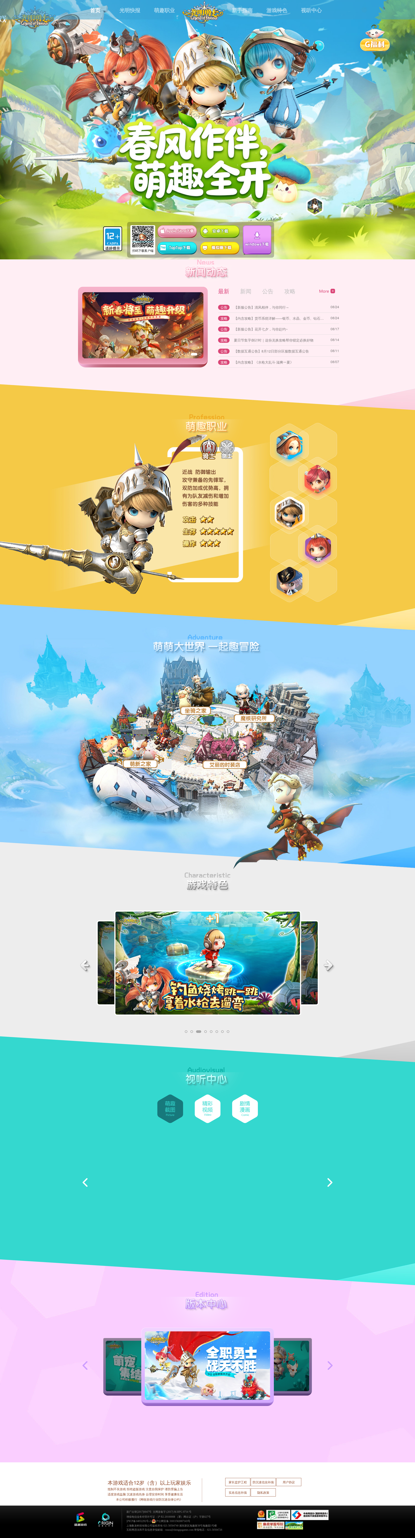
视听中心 (311, 10)
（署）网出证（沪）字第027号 (193, 1516)
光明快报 (130, 10)
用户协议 (289, 1482)
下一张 (327, 1365)
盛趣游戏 (80, 1519)
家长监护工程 (238, 1482)
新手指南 (242, 10)
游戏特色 (277, 10)
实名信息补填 (238, 1492)
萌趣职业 (164, 10)
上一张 (88, 1365)
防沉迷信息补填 (263, 1482)
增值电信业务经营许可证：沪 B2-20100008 (150, 1516)
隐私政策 (263, 1492)
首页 (95, 10)
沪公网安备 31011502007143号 (173, 1521)
